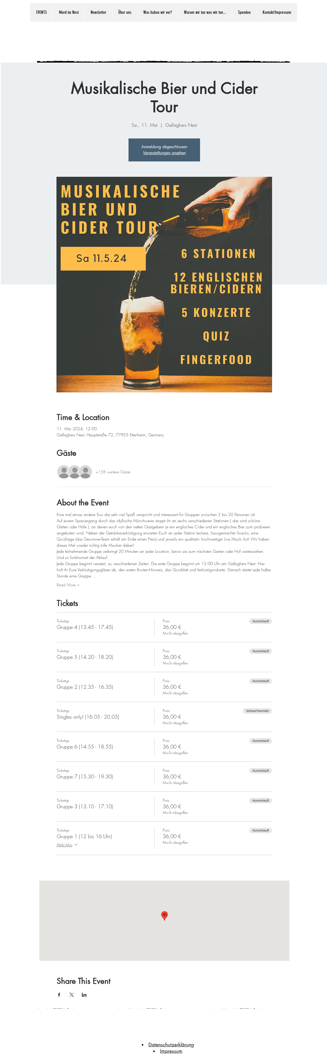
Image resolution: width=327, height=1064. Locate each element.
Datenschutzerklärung (171, 1045)
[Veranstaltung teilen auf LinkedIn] (84, 995)
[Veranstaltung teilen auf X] (71, 995)
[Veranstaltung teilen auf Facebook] (59, 995)
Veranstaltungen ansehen (164, 153)
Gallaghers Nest (156, 41)
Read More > (68, 585)
